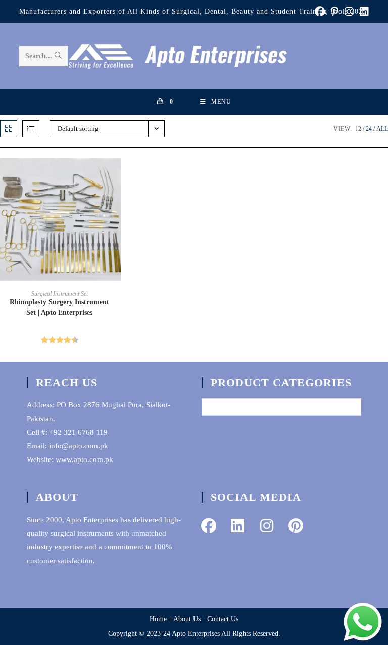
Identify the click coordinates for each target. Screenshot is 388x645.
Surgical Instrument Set (59, 293)
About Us (187, 619)
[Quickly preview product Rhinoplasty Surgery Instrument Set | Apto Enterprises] (116, 175)
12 (358, 128)
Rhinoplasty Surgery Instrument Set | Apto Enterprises (59, 307)
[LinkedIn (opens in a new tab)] (363, 12)
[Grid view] (8, 128)
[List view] (30, 128)
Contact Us (222, 619)
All (382, 128)
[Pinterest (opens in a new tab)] (335, 12)
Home (158, 619)
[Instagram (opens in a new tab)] (349, 12)
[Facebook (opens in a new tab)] (320, 12)
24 (369, 128)
